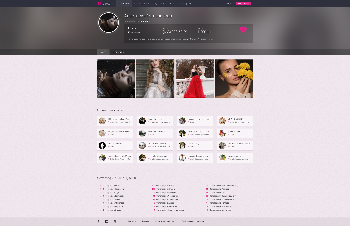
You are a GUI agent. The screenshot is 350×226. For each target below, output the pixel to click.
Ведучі (172, 3)
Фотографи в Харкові (219, 189)
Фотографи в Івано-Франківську (224, 185)
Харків (133, 28)
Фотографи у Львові (165, 185)
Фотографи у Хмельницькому (223, 196)
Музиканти (159, 3)
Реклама (132, 221)
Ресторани (186, 3)
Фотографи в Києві (111, 185)
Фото (103, 52)
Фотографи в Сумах (112, 210)
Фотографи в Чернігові (113, 206)
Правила (145, 221)
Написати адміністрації (165, 221)
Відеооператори (141, 3)
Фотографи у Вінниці (112, 199)
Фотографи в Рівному (166, 192)
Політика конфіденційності (194, 221)
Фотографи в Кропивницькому (170, 210)
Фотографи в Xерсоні (165, 203)
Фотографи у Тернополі (113, 189)
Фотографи (124, 3)
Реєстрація (243, 3)
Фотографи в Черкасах (166, 206)
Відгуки (118, 52)
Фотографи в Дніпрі (219, 192)
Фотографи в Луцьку (165, 189)
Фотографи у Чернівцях (167, 196)
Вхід (229, 3)
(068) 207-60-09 (175, 32)
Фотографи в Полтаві (219, 203)
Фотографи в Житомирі (220, 206)
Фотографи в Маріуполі (220, 210)
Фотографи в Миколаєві (114, 203)
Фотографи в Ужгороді (113, 196)
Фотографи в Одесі (111, 192)
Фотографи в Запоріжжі (167, 199)
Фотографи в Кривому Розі (222, 199)
